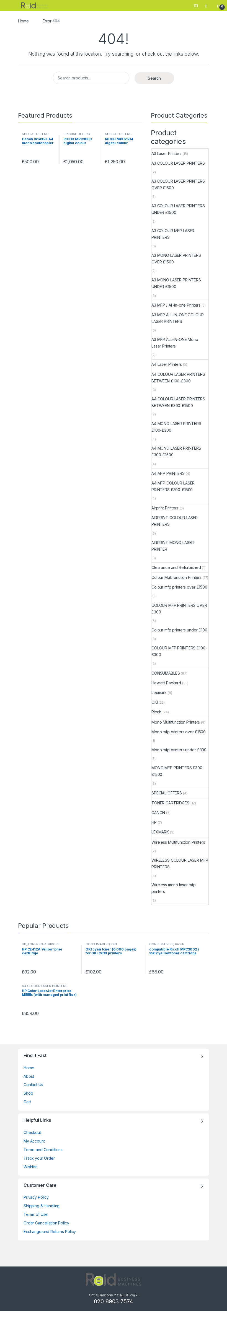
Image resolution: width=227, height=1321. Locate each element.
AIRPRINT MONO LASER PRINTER (172, 545)
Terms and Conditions (43, 1149)
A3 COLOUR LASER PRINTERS (178, 163)
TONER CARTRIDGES (170, 803)
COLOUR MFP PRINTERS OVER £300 (179, 608)
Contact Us (33, 1084)
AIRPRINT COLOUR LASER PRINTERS (174, 521)
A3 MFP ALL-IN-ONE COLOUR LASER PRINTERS (177, 318)
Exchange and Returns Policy (50, 1231)
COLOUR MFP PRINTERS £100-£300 (179, 651)
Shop (28, 1093)
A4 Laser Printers (166, 364)
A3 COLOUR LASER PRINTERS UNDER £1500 (178, 209)
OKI (154, 702)
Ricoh (156, 711)
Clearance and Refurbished (176, 567)
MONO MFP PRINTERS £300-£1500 (177, 771)
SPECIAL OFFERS (35, 134)
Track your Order (39, 1158)
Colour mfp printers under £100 (179, 630)
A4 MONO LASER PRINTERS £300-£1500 (176, 451)
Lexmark (159, 692)
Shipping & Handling (42, 1205)
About (29, 1076)
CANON (158, 812)
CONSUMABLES (165, 673)
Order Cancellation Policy (46, 1223)
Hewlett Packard (166, 682)
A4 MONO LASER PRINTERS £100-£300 (176, 426)
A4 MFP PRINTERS (168, 473)
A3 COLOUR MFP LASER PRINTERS (172, 234)
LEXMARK (160, 832)
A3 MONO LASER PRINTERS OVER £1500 (176, 258)
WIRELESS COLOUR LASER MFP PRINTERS (179, 863)
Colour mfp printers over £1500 (179, 587)
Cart (27, 1101)
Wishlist (30, 1166)
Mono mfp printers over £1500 (178, 731)
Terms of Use (36, 1214)
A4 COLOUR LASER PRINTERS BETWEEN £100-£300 (178, 377)
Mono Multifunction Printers (175, 722)
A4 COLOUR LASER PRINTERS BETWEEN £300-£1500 (178, 402)
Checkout (32, 1132)
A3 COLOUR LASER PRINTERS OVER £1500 (178, 184)
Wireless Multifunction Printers (178, 842)
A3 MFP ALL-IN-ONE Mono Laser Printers (174, 342)
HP (154, 822)
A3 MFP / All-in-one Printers (175, 305)
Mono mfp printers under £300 (179, 749)
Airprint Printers (165, 508)
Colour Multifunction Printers (176, 577)
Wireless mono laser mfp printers (173, 888)
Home (23, 21)
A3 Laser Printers (166, 153)
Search (197, 5)
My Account (34, 1141)
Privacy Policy (36, 1197)
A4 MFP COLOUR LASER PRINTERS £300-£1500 (173, 486)
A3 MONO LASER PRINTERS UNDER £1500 (176, 283)
